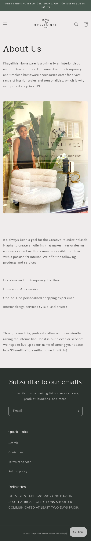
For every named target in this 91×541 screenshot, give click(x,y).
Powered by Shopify (59, 533)
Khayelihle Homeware (40, 533)
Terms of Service (19, 462)
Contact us (15, 452)
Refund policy (18, 471)
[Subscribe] (77, 411)
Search (13, 443)
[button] (5, 24)
